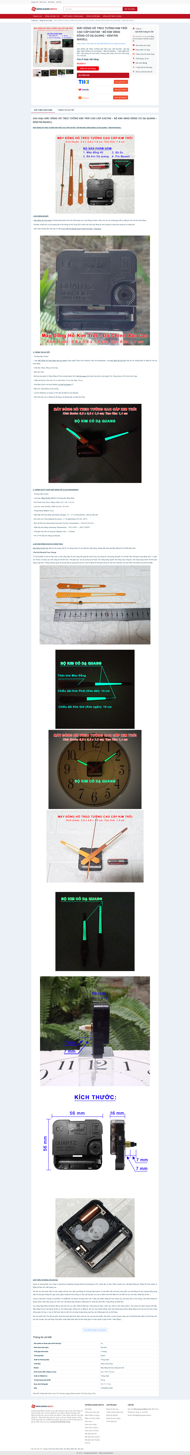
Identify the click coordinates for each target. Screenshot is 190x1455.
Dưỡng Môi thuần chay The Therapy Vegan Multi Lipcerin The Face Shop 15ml (67, 1393)
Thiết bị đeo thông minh (73, 16)
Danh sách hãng (91, 1424)
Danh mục (43, 2)
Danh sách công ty (91, 1427)
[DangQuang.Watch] (44, 9)
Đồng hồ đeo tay (52, 16)
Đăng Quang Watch (106, 1453)
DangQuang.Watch (90, 1453)
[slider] (37, 73)
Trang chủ (34, 2)
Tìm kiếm (131, 9)
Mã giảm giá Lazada (92, 1437)
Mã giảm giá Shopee (92, 1440)
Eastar (83, 43)
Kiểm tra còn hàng (88, 68)
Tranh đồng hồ (111, 1421)
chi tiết (66, 110)
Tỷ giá (45, 1449)
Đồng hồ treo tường (112, 16)
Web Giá (74, 1449)
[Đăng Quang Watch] (42, 1406)
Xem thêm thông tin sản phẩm (95, 1330)
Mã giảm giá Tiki (91, 1434)
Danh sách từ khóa (91, 1430)
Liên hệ (58, 2)
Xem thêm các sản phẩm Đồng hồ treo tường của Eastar (106, 43)
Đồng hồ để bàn (93, 16)
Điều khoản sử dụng (92, 1415)
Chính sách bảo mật (92, 1412)
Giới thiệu (51, 2)
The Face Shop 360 (55, 1449)
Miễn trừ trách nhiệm (92, 1418)
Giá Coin (80, 1449)
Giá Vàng (66, 1449)
